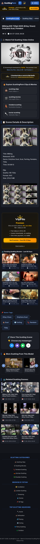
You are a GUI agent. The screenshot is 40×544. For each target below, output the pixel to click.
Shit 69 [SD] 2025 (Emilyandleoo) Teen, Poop (31, 370)
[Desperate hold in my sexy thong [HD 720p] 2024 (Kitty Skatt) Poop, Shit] (10, 276)
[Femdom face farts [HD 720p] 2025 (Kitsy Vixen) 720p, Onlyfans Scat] (10, 429)
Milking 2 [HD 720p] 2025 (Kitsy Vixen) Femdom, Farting (10, 395)
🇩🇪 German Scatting (20, 473)
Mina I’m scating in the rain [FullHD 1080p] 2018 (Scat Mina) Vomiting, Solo (10, 301)
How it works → (20, 246)
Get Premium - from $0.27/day (20, 240)
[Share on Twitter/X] (28, 345)
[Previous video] (3, 365)
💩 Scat (6, 322)
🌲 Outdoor (20, 530)
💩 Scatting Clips (20, 462)
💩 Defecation (20, 515)
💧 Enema (20, 498)
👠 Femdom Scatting (20, 469)
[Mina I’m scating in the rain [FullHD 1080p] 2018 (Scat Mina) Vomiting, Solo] (10, 294)
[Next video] (36, 365)
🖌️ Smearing (20, 494)
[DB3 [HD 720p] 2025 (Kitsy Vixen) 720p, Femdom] (30, 408)
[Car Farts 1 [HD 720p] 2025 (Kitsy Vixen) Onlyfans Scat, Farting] (30, 429)
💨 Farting (18, 322)
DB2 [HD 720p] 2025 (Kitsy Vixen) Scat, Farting (10, 416)
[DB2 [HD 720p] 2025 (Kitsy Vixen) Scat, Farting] (10, 408)
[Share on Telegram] (12, 345)
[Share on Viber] (17, 345)
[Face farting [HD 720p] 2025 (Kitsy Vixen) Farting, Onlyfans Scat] (30, 387)
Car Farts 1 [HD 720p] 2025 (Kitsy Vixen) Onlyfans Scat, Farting (28, 437)
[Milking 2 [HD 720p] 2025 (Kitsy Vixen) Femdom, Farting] (10, 387)
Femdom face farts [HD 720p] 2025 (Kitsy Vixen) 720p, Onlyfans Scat (9, 437)
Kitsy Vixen (7, 317)
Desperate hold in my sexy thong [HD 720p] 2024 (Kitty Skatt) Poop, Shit (10, 283)
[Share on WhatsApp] (23, 345)
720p (6, 328)
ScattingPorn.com (12, 18)
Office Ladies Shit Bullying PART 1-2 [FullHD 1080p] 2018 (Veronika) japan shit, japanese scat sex (10, 265)
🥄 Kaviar (20, 511)
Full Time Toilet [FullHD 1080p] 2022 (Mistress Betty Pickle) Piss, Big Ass (29, 283)
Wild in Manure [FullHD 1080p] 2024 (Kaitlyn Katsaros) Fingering (13, 370)
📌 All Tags (20, 502)
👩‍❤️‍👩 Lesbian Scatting (20, 490)
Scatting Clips (27, 18)
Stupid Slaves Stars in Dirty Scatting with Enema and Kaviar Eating (28, 301)
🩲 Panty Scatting (20, 527)
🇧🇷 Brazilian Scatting (20, 477)
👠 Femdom (31, 322)
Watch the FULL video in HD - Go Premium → (20, 70)
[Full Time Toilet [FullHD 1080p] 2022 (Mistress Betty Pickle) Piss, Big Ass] (29, 276)
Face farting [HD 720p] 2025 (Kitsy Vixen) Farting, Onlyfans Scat (29, 395)
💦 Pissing (20, 519)
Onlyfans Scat (22, 317)
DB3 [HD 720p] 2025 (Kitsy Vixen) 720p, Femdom (28, 416)
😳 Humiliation (20, 487)
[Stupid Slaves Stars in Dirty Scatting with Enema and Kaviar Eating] (29, 294)
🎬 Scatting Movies (20, 466)
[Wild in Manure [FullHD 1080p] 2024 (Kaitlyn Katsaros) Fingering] (13, 363)
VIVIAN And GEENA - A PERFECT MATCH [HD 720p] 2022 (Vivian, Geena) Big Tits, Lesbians (29, 265)
